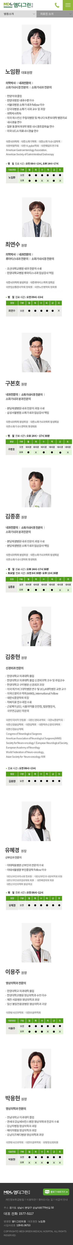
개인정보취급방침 (14, 1199)
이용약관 (31, 1199)
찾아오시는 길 (45, 1199)
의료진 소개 (46, 13)
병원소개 (9, 13)
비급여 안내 (61, 1199)
